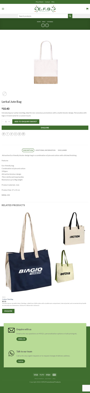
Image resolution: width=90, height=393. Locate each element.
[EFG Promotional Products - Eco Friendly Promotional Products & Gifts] (45, 9)
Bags (43, 21)
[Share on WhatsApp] (3, 134)
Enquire (45, 128)
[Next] (10, 92)
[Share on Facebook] (7, 134)
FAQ (52, 2)
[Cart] (87, 8)
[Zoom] (4, 94)
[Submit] (70, 16)
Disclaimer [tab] (62, 150)
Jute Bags (50, 21)
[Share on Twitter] (11, 134)
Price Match (39, 2)
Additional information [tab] (45, 150)
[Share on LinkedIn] (23, 134)
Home (39, 21)
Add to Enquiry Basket (25, 121)
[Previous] (3, 320)
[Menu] (3, 8)
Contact (47, 2)
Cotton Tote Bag (7, 299)
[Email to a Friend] (15, 134)
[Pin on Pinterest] (19, 134)
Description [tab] (28, 150)
